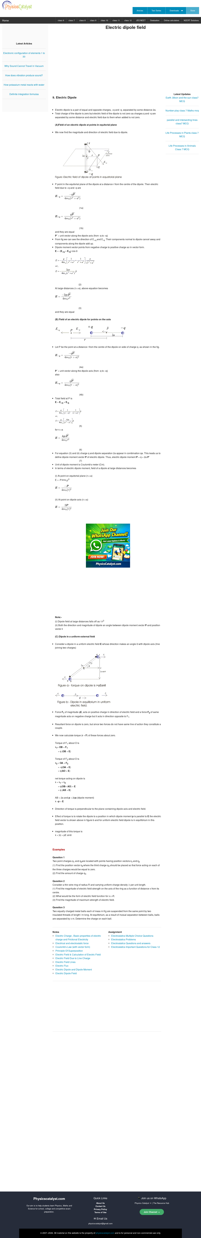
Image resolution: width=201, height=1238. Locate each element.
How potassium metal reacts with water (24, 84)
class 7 (72, 20)
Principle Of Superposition (69, 950)
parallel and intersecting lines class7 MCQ (182, 121)
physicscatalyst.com (105, 1232)
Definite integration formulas (24, 94)
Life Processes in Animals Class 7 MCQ (182, 147)
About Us (100, 1203)
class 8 (82, 20)
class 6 (61, 20)
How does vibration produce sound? (24, 75)
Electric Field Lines (65, 962)
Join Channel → (152, 1211)
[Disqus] (107, 1071)
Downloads (174, 10)
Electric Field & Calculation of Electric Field (78, 954)
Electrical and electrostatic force (72, 943)
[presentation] (68, 196)
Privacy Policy (100, 1209)
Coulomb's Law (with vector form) (72, 947)
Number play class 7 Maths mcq (182, 110)
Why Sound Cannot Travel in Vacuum (24, 66)
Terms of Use (100, 1212)
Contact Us (100, 1206)
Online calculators (171, 20)
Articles (140, 10)
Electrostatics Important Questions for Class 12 (135, 947)
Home (5, 20)
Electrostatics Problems (123, 939)
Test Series (156, 10)
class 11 (116, 20)
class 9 (93, 20)
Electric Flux (61, 965)
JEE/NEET (141, 20)
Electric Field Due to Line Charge (72, 958)
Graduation (154, 20)
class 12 (128, 20)
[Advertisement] (126, 65)
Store (192, 10)
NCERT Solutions (191, 20)
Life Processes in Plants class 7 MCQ (182, 134)
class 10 (104, 20)
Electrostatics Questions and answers (130, 943)
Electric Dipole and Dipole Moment (73, 969)
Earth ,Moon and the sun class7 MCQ (182, 99)
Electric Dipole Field (66, 973)
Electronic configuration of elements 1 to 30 (24, 54)
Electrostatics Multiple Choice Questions (132, 935)
